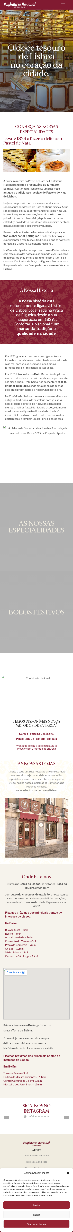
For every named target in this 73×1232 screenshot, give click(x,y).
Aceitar (36, 1205)
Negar (36, 1214)
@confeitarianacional (36, 1116)
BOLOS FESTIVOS (37, 612)
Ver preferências (36, 1224)
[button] (68, 1173)
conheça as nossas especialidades (36, 129)
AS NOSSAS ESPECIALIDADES (36, 527)
